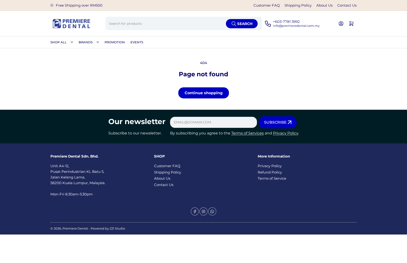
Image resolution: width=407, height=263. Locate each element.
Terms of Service (272, 178)
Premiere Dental (75, 228)
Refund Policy (270, 172)
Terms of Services (247, 133)
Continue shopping (204, 93)
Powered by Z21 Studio (108, 228)
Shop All (58, 42)
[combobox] (184, 23)
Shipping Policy (298, 5)
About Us (324, 5)
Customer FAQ (266, 5)
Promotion (115, 42)
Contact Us (347, 5)
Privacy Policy (285, 133)
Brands (86, 42)
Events (136, 42)
